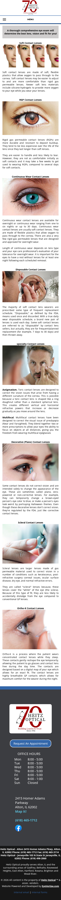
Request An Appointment (31, 743)
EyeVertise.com (50, 886)
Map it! (21, 811)
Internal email (21, 892)
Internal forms (39, 892)
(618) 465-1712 (26, 820)
